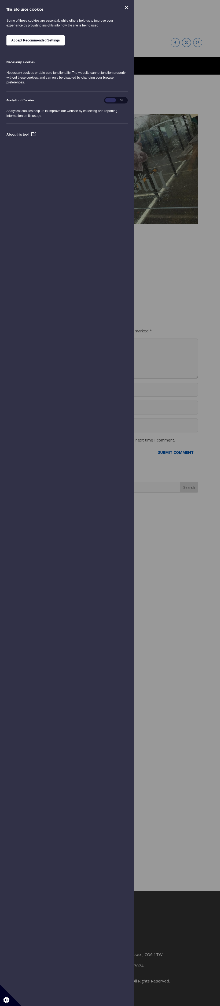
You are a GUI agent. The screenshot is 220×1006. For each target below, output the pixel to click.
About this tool (17, 134)
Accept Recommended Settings (35, 40)
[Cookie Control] (10, 995)
